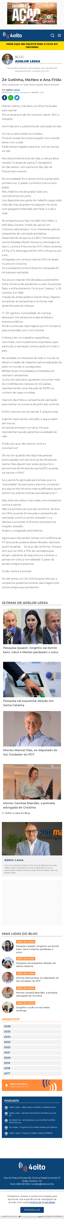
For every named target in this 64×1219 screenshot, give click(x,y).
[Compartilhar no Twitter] (17, 97)
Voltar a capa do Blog (17, 813)
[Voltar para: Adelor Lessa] (32, 839)
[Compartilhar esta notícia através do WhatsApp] (10, 97)
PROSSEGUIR (32, 1209)
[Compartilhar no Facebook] (4, 97)
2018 (7, 1068)
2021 (7, 1052)
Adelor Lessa (13, 90)
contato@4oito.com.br (43, 1184)
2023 (7, 1042)
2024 (7, 1036)
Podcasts (11, 1100)
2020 (7, 1057)
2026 (7, 1026)
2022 (7, 1047)
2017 (7, 1073)
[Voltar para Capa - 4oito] (19, 35)
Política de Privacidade (42, 1202)
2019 (7, 1063)
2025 (7, 1031)
